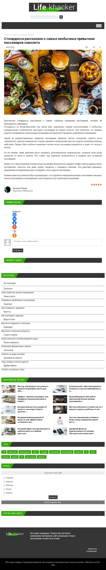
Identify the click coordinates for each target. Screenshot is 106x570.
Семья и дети (9, 296)
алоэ (93, 452)
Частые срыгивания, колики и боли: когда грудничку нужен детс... (83, 419)
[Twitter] (89, 536)
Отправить (17, 250)
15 (86, 452)
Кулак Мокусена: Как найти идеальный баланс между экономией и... (82, 398)
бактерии (30, 457)
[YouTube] (83, 542)
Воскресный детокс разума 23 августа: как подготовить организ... (32, 409)
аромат (41, 457)
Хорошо (9, 481)
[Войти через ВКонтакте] (14, 219)
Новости (16, 35)
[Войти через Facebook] (14, 223)
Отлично (9, 478)
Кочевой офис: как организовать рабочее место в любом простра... (34, 431)
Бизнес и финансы (11, 342)
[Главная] (53, 10)
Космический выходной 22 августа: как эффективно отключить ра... (31, 419)
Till (22, 457)
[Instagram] (89, 542)
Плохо (8, 489)
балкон (78, 452)
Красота (7, 311)
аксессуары (67, 452)
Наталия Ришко (20, 188)
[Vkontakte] (83, 536)
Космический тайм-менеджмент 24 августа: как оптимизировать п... (85, 388)
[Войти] (66, 17)
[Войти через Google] (14, 231)
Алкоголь (12, 452)
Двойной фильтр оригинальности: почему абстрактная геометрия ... (82, 431)
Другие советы (27, 35)
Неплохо (9, 485)
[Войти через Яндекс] (14, 227)
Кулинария (8, 327)
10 (4, 452)
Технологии (8, 350)
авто (35, 452)
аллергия (55, 452)
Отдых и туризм (10, 335)
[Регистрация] (72, 17)
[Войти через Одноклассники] (14, 235)
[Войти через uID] (14, 215)
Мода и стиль (9, 319)
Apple (14, 457)
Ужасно (9, 493)
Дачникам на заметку (13, 358)
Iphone (6, 457)
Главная (7, 35)
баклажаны (25, 452)
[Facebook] (94, 536)
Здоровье (8, 304)
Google (44, 452)
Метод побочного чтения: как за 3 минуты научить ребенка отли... (86, 408)
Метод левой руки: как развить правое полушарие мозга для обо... (33, 388)
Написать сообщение (91, 550)
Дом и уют (8, 288)
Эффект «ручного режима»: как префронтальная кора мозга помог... (33, 398)
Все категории (10, 283)
